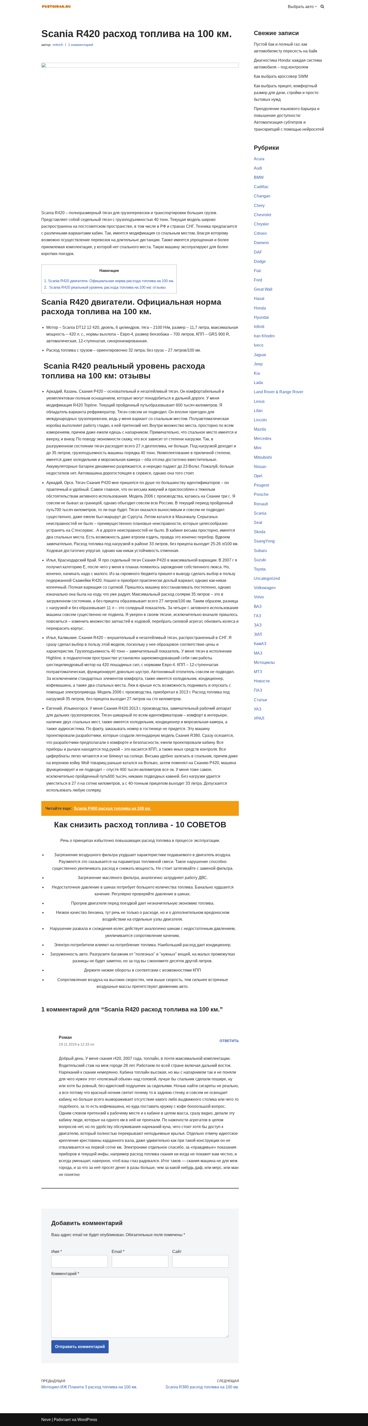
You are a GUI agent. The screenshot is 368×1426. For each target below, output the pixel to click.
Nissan (260, 466)
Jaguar (260, 355)
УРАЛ (259, 718)
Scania (260, 513)
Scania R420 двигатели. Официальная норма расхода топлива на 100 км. (109, 281)
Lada (258, 382)
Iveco (258, 345)
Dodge (260, 261)
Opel (258, 476)
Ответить (229, 1041)
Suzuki (260, 560)
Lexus (259, 401)
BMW (259, 177)
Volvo (259, 597)
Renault (261, 504)
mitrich (58, 45)
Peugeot (261, 485)
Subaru (260, 550)
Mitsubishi (263, 457)
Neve (46, 1419)
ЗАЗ (258, 625)
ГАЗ (257, 616)
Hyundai (261, 317)
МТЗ (258, 672)
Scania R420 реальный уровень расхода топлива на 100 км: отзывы (105, 287)
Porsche (261, 494)
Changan (262, 196)
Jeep (258, 364)
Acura (259, 159)
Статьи (260, 700)
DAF (258, 252)
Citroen (260, 233)
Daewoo (261, 243)
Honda (260, 308)
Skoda (259, 532)
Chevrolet (262, 215)
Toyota (260, 569)
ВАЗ (258, 606)
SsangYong (264, 541)
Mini (257, 448)
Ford (258, 280)
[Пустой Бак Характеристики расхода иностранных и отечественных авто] (56, 7)
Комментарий (65, 1274)
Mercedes (262, 438)
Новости (262, 681)
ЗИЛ (258, 634)
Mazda (260, 429)
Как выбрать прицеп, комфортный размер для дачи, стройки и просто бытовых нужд (286, 93)
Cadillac (261, 187)
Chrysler (261, 224)
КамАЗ (260, 644)
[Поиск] (322, 6)
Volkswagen (265, 588)
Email (118, 1251)
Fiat (257, 271)
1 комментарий (80, 45)
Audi (258, 168)
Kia (257, 373)
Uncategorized (267, 578)
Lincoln (260, 420)
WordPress (87, 1419)
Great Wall (263, 289)
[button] (316, 7)
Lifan (258, 411)
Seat (258, 522)
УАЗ (257, 709)
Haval (259, 298)
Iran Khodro (264, 336)
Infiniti (259, 327)
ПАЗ (258, 690)
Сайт (176, 1251)
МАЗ (258, 653)
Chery (259, 205)
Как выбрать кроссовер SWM (281, 76)
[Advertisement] (290, 913)
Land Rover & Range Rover (278, 392)
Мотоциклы (264, 662)
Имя (56, 1251)
